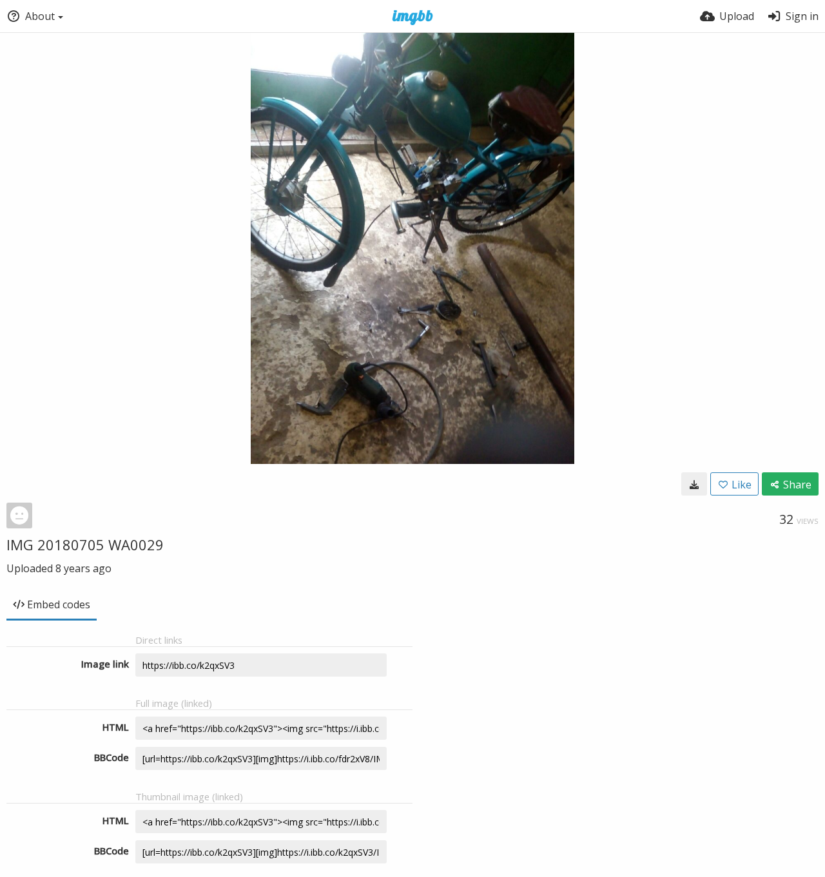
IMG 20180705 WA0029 (85, 544)
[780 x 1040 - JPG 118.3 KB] (694, 484)
